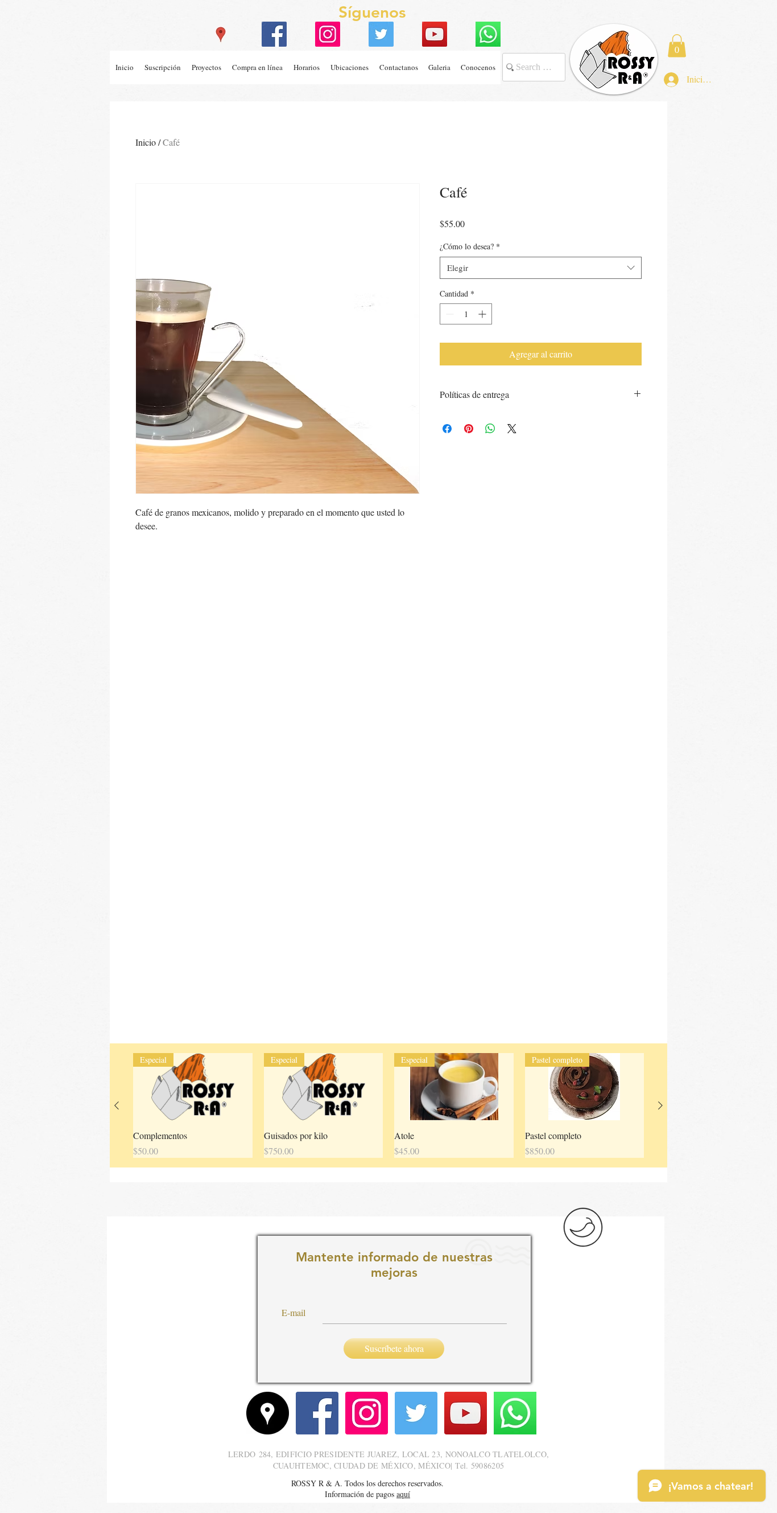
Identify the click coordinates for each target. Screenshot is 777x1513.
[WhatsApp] (488, 34)
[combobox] (541, 268)
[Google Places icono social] (220, 34)
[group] (388, 1105)
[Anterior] (116, 1105)
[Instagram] (327, 34)
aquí (403, 1494)
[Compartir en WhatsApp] (490, 428)
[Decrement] (448, 314)
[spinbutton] (466, 314)
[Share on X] (512, 428)
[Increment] (483, 314)
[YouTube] (434, 34)
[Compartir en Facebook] (447, 428)
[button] (349, 67)
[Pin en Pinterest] (469, 428)
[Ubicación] (267, 1413)
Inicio (145, 142)
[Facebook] (274, 34)
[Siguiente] (660, 1105)
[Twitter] (381, 34)
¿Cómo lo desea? (470, 246)
